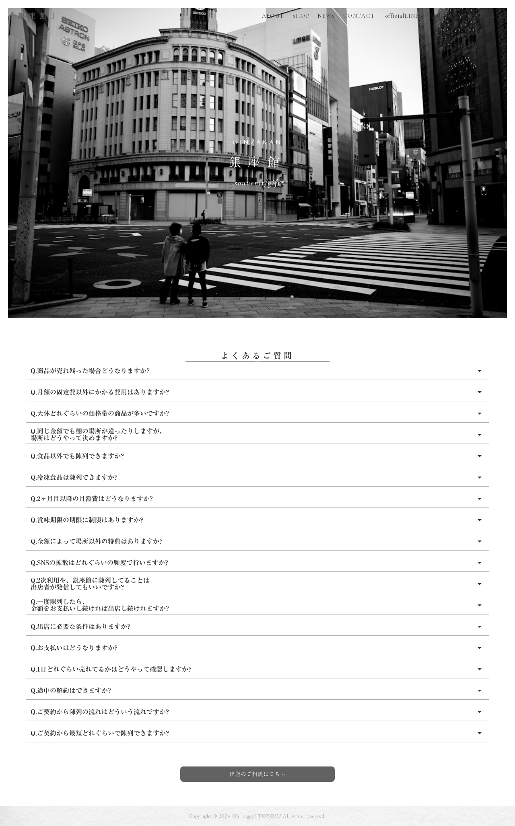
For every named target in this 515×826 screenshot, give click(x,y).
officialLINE (401, 15)
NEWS (326, 15)
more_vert (505, 26)
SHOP (301, 15)
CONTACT (359, 15)
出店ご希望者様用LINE (461, 15)
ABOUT (273, 15)
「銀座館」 (34, 15)
